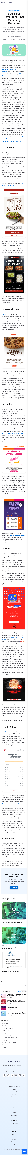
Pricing (14, 1089)
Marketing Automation (7, 1028)
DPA (14, 1144)
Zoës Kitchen (6, 314)
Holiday (4, 1033)
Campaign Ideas (6, 1040)
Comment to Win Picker (14, 1086)
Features (14, 1084)
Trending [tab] (19, 991)
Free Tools (14, 1115)
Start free (14, 887)
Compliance (14, 1141)
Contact (14, 1126)
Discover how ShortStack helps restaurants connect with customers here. (13, 139)
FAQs (14, 1107)
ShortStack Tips (6, 1025)
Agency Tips (5, 1047)
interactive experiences (17, 535)
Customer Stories (6, 1035)
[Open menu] (25, 2)
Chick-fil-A (5, 732)
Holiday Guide (5, 1030)
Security (14, 1112)
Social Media (5, 1023)
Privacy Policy (14, 1134)
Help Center (14, 1110)
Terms (14, 1136)
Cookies (14, 1139)
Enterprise (14, 1096)
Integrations (14, 1094)
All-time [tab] (24, 991)
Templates (14, 1091)
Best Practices (5, 1044)
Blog (14, 1105)
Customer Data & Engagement (9, 1037)
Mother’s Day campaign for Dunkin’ (13, 433)
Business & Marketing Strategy (9, 1042)
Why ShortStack (14, 1123)
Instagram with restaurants (10, 804)
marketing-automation (14, 10)
